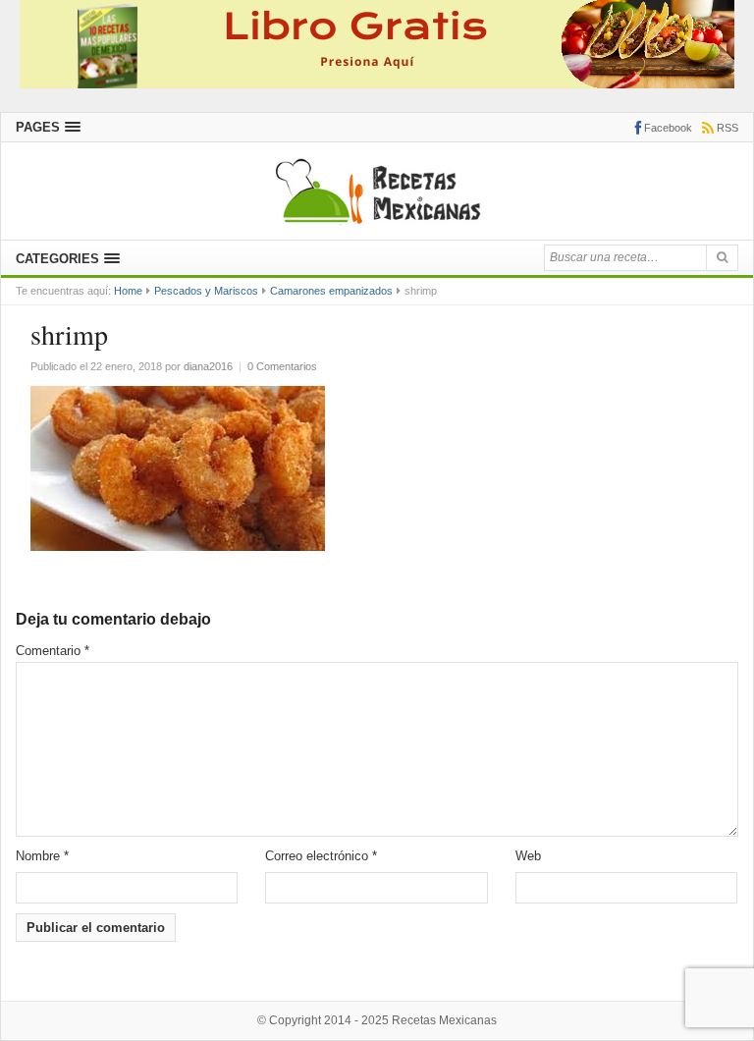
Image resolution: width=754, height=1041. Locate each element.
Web (528, 856)
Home (128, 291)
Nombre (42, 856)
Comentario (52, 650)
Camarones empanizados (331, 291)
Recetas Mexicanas (444, 1020)
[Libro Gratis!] (377, 42)
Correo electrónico (321, 856)
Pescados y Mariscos (206, 291)
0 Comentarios (282, 366)
